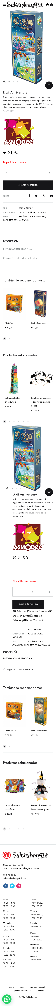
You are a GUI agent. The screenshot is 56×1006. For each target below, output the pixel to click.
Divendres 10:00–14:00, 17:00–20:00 (36, 948)
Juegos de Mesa (27, 212)
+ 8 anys (32, 641)
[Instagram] (18, 885)
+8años (23, 216)
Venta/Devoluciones (22, 990)
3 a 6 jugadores (36, 216)
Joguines (17, 637)
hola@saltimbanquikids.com (14, 878)
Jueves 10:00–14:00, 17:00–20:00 (36, 903)
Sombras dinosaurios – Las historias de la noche (41, 401)
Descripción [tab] (10, 241)
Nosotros (10, 987)
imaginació (30, 645)
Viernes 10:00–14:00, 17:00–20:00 (36, 914)
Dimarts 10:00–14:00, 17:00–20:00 (9, 951)
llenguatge (44, 645)
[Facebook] (5, 885)
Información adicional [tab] (18, 249)
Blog (21, 987)
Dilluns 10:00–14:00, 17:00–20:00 (9, 939)
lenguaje (23, 220)
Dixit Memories (38, 323)
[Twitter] (12, 885)
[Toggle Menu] (4, 5)
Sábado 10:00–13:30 (36, 925)
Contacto (40, 990)
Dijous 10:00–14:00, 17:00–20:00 (36, 936)
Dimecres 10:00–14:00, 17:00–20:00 (9, 963)
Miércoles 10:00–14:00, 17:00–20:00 (9, 926)
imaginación (10, 220)
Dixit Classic (10, 323)
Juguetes (41, 212)
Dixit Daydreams (39, 730)
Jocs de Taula (35, 633)
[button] (4, 81)
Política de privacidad (38, 987)
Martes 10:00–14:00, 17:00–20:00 (9, 914)
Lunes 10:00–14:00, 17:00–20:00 (9, 903)
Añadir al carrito (28, 185)
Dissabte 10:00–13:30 (36, 958)
